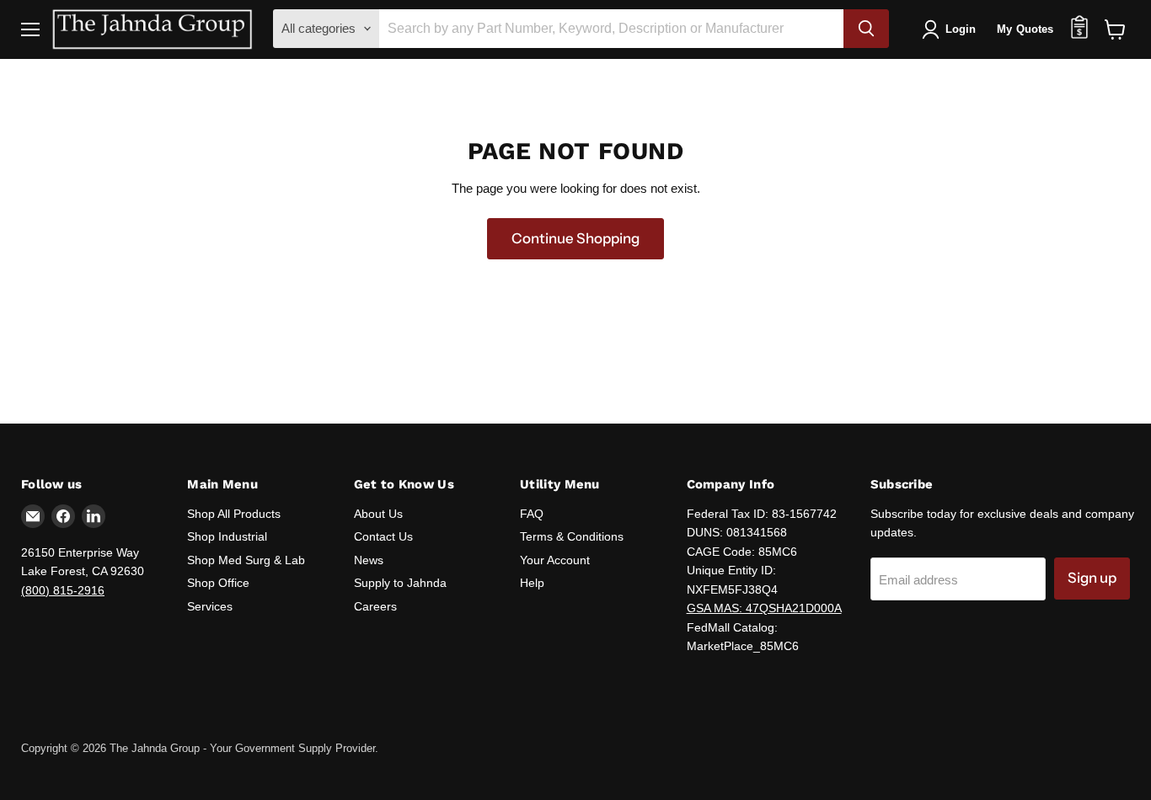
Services (210, 606)
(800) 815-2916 (62, 590)
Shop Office (218, 582)
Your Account (555, 560)
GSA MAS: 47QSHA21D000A (764, 608)
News (368, 560)
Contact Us (383, 536)
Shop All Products (234, 513)
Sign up (1092, 577)
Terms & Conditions (572, 536)
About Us (378, 513)
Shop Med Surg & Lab (246, 560)
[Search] (866, 28)
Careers (375, 606)
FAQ (531, 513)
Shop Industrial (227, 536)
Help (532, 582)
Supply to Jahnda (400, 582)
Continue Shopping (575, 238)
